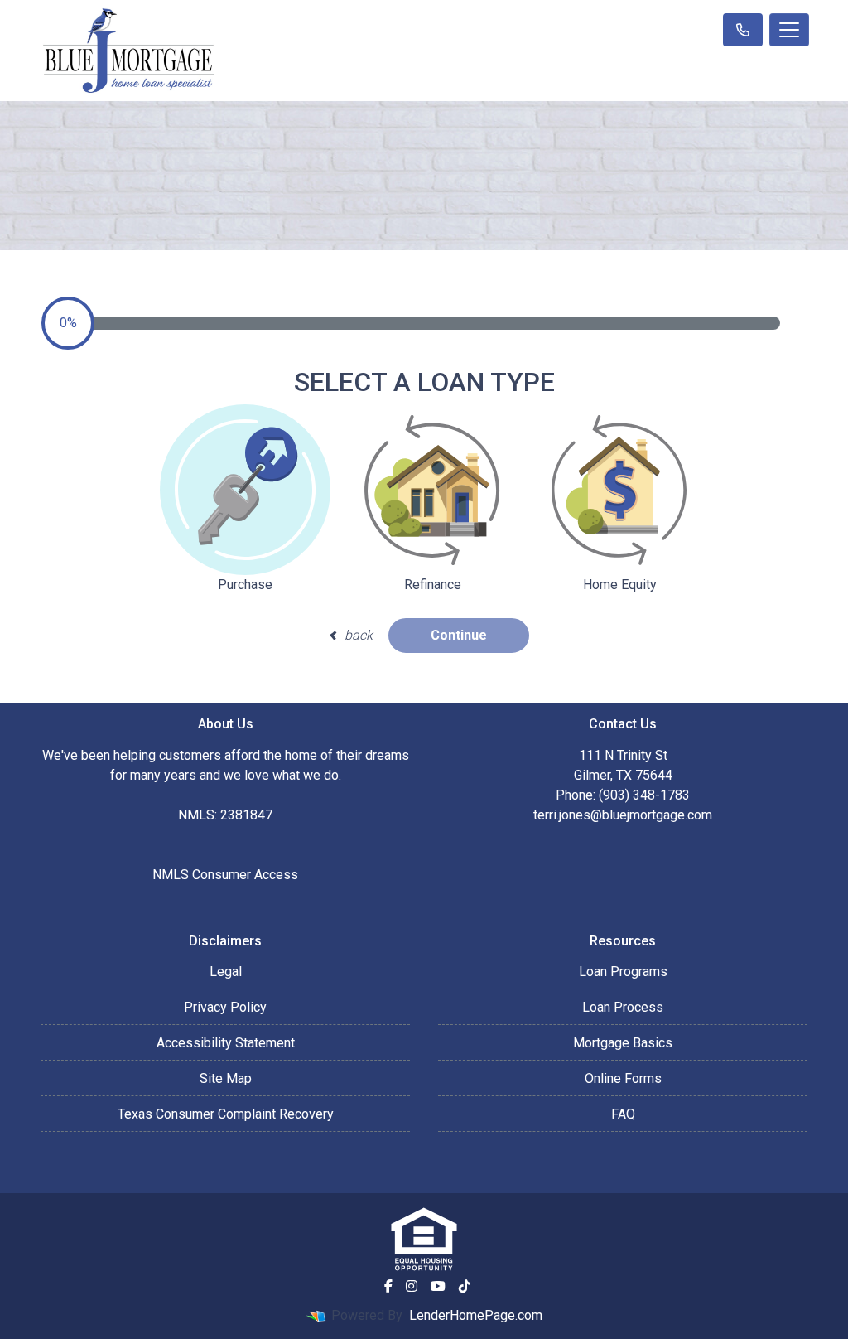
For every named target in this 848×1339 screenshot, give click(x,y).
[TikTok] (464, 1286)
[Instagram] (411, 1286)
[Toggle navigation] (789, 29)
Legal (226, 971)
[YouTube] (438, 1286)
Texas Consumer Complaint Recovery (226, 1114)
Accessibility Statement (226, 1043)
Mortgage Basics (622, 1043)
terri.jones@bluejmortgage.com (622, 815)
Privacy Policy (225, 1007)
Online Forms (623, 1078)
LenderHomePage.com (475, 1315)
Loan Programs (623, 971)
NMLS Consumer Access (225, 874)
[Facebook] (388, 1286)
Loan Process (622, 1007)
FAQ (623, 1114)
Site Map (226, 1078)
